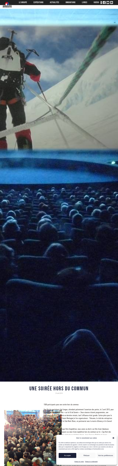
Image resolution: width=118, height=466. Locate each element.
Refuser (87, 455)
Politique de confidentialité (91, 461)
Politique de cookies (79, 461)
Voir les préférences (105, 455)
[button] (113, 438)
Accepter (67, 455)
